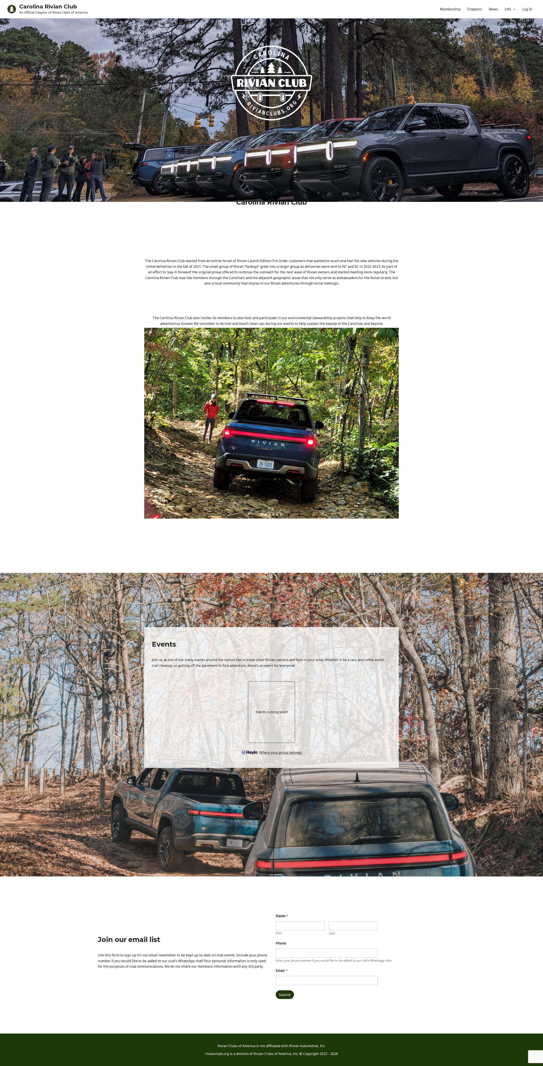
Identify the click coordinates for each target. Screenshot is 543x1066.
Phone (281, 943)
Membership (450, 9)
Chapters (474, 9)
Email (281, 971)
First (279, 933)
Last (332, 933)
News (493, 9)
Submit (285, 994)
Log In (527, 9)
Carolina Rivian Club (48, 6)
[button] (513, 9)
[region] (271, 423)
